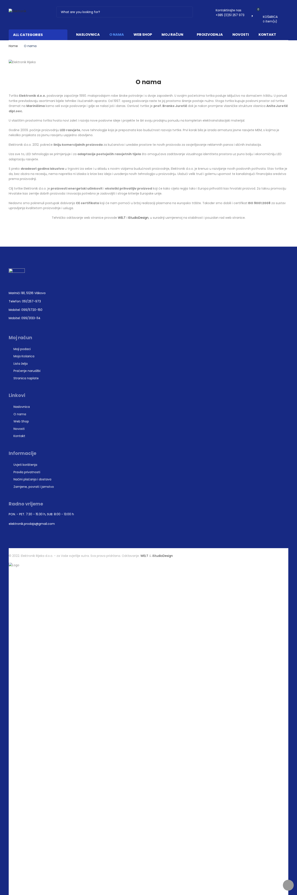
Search (186, 12)
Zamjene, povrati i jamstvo (33, 487)
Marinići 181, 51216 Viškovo (27, 293)
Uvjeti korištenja (25, 465)
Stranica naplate (26, 378)
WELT (122, 217)
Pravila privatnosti (26, 472)
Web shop (142, 34)
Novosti (240, 34)
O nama (116, 34)
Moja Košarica (23, 356)
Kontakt (267, 34)
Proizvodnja (210, 34)
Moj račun (172, 34)
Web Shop (21, 421)
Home (13, 46)
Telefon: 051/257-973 (25, 301)
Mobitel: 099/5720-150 (25, 310)
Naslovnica (88, 34)
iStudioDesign (138, 217)
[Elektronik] (17, 11)
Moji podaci (22, 349)
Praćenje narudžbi (26, 371)
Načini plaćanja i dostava (32, 479)
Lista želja (20, 363)
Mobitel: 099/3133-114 (24, 318)
